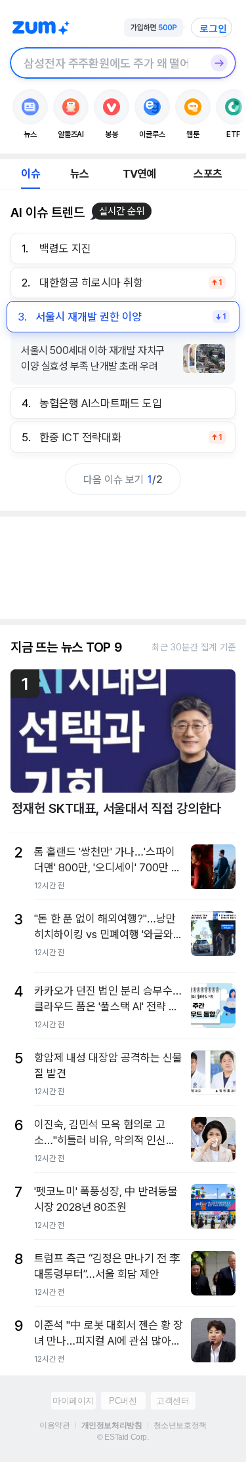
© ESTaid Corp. (122, 1437)
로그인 (213, 28)
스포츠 (208, 173)
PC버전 (122, 1401)
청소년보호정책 (180, 1425)
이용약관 (54, 1425)
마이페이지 (73, 1401)
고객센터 (172, 1401)
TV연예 (139, 173)
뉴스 (79, 173)
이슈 (30, 173)
